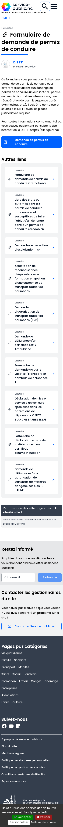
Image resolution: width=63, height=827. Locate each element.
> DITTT (5, 18)
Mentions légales (12, 753)
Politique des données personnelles (25, 760)
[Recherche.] (45, 6)
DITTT (18, 62)
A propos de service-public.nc (22, 739)
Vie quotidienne (11, 653)
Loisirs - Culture (12, 702)
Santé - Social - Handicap (19, 674)
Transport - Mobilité (15, 667)
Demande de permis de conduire (31, 142)
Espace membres (13, 781)
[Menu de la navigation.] (53, 6)
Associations (10, 695)
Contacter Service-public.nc (35, 626)
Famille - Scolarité (13, 660)
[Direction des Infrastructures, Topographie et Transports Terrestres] (5, 64)
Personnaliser (19, 822)
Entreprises (9, 688)
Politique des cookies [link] (43, 822)
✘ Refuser (43, 817)
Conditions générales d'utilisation (23, 774)
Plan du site (9, 746)
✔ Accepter (22, 817)
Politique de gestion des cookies (23, 767)
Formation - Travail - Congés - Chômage (29, 681)
